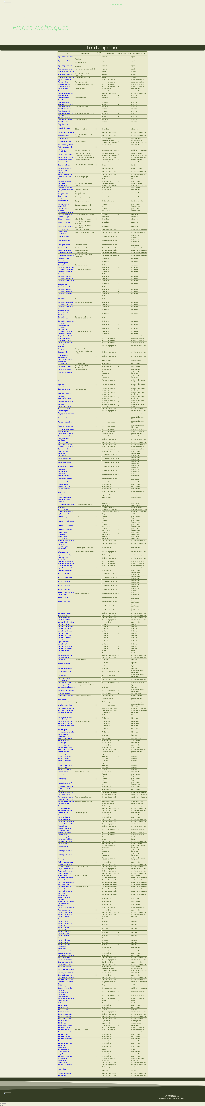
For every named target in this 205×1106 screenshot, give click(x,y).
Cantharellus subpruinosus (62, 184)
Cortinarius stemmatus (66, 321)
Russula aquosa (63, 919)
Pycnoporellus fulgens (65, 912)
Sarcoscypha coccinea (65, 951)
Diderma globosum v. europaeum (65, 360)
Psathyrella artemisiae (65, 878)
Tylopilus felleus (63, 1049)
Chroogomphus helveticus (63, 201)
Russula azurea (63, 921)
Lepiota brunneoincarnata (64, 663)
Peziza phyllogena (64, 817)
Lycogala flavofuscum (65, 693)
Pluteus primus (63, 859)
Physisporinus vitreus (65, 841)
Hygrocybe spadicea (65, 529)
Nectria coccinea (63, 772)
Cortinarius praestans (65, 296)
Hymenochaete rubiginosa (63, 543)
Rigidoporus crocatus (65, 914)
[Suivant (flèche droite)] (2, 1105)
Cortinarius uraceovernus (62, 328)
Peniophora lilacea (64, 808)
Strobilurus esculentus (65, 982)
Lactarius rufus (63, 644)
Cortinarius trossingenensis (63, 324)
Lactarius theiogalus (65, 646)
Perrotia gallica (63, 813)
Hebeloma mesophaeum (62, 470)
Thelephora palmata (65, 1014)
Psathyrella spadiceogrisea (63, 894)
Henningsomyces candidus (64, 500)
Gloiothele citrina (63, 442)
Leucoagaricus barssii (65, 685)
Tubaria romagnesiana (65, 1032)
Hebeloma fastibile (64, 458)
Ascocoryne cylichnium (65, 145)
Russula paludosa (64, 940)
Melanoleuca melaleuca (66, 726)
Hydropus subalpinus (65, 514)
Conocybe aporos (64, 236)
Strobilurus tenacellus (65, 988)
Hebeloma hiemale (64, 462)
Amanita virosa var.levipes (63, 125)
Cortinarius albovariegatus (63, 262)
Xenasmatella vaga (64, 1067)
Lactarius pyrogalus (64, 638)
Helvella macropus (64, 486)
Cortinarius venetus (64, 334)
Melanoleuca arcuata (65, 713)
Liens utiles (129, 4)
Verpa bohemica (63, 1054)
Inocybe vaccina (63, 610)
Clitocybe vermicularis (65, 226)
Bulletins (104, 4)
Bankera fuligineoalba (65, 154)
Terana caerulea (63, 1012)
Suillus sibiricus (63, 1001)
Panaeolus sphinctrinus (66, 797)
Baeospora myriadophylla (62, 150)
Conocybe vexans (64, 245)
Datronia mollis (63, 352)
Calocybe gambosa (64, 177)
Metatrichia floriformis (65, 738)
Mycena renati (63, 763)
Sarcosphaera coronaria (66, 955)
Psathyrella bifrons (64, 880)
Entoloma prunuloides (65, 401)
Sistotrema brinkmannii (66, 970)
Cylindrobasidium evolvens (64, 346)
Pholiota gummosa (64, 832)
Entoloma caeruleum (65, 373)
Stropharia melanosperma (63, 991)
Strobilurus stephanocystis (63, 985)
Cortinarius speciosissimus (63, 318)
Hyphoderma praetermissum (63, 552)
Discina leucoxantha (64, 366)
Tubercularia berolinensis (62, 1046)
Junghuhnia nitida (64, 620)
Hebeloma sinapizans (65, 479)
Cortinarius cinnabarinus (66, 267)
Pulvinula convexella (64, 910)
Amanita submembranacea (64, 116)
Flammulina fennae (64, 418)
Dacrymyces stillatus (65, 349)
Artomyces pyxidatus (65, 142)
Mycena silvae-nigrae (65, 765)
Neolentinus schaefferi (65, 783)
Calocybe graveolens (65, 179)
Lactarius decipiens (64, 629)
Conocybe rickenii (64, 241)
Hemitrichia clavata (64, 495)
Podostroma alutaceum (66, 862)
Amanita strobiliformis (65, 113)
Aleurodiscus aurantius (65, 93)
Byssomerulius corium (65, 174)
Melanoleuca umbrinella (66, 732)
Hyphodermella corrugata (63, 558)
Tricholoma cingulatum (65, 1025)
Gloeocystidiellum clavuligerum (64, 439)
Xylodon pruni (62, 1075)
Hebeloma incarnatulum (66, 466)
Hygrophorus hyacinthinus (62, 533)
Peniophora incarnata (65, 806)
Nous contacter (151, 4)
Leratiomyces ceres (64, 683)
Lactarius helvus (63, 633)
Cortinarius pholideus (65, 294)
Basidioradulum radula (65, 157)
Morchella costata (64, 745)
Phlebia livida (62, 826)
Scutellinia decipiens (65, 966)
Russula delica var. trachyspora (64, 928)
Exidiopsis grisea (63, 411)
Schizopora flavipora (65, 957)
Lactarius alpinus (63, 624)
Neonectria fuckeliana (65, 786)
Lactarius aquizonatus (65, 626)
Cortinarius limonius (64, 289)
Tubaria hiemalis (63, 1030)
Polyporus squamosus (65, 869)
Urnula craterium (63, 1052)
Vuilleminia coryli (63, 1062)
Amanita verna (63, 122)
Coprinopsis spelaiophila (66, 255)
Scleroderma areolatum (66, 962)
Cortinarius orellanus (65, 291)
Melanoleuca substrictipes (62, 729)
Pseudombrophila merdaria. (64, 898)
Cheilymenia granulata (65, 190)
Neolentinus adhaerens (65, 775)
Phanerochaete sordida (66, 821)
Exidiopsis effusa (64, 408)
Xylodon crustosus (64, 1073)
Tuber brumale (63, 1034)
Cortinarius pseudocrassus (63, 299)
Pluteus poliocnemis (65, 851)
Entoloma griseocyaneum (63, 385)
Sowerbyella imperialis (65, 973)
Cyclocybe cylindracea (65, 343)
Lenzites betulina (63, 657)
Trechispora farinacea (65, 1018)
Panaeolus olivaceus (65, 795)
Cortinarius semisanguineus (63, 310)
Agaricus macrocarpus (65, 57)
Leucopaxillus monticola (66, 690)
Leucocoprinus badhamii (66, 687)
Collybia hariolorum (64, 229)
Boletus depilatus (64, 165)
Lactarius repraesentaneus (63, 641)
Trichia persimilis (63, 1021)
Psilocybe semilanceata (66, 908)
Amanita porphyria (64, 111)
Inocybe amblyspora (65, 577)
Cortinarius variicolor (65, 331)
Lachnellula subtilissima (66, 622)
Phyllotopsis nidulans (65, 839)
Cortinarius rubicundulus (66, 302)
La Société (85, 4)
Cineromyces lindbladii (65, 212)
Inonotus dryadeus (64, 613)
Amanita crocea (63, 100)
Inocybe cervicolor (64, 585)
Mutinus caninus (63, 752)
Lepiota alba (62, 660)
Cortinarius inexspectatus (62, 284)
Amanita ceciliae (63, 98)
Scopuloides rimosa (64, 964)
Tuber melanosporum (65, 1039)
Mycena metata (63, 758)
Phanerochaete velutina (66, 824)
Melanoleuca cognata (65, 715)
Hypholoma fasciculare (66, 563)
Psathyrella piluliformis (65, 889)
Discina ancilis (62, 363)
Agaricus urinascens (65, 74)
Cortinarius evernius (64, 276)
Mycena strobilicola (64, 769)
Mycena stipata (63, 767)
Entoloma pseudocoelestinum (64, 405)
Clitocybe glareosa (64, 219)
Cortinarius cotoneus (65, 272)
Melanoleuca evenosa (65, 721)
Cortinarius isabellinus (65, 287)
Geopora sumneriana (65, 436)
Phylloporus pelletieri (65, 837)
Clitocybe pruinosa (64, 222)
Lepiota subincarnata (65, 668)
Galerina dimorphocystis (66, 429)
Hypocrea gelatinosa (65, 570)
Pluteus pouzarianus (65, 855)
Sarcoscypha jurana (64, 953)
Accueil (76, 4)
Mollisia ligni (62, 743)
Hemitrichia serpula (64, 497)
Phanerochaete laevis (65, 819)
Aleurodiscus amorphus (66, 91)
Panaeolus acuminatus (65, 792)
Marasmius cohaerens (65, 710)
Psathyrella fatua (63, 884)
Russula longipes (63, 938)
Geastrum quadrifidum (65, 434)
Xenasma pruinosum (65, 1065)
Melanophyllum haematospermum (64, 735)
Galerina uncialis (63, 431)
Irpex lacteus (62, 615)
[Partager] (2, 1103)
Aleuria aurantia (63, 89)
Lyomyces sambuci (64, 702)
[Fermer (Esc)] (0, 1103)
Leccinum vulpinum (64, 653)
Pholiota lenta (62, 835)
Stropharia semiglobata (66, 998)
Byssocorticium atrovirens (63, 171)
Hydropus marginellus (65, 512)
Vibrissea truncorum (65, 1056)
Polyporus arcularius (65, 864)
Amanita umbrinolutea (65, 119)
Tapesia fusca (63, 1005)
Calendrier (139, 4)
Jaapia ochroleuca (64, 617)
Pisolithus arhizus (64, 843)
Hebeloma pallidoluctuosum (64, 475)
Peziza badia (62, 815)
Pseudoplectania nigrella (66, 901)
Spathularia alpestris (65, 975)
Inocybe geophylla (64, 589)
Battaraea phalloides (65, 160)
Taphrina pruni (63, 1007)
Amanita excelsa (63, 102)
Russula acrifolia (63, 917)
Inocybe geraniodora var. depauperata (66, 593)
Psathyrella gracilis (64, 887)
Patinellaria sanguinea (65, 799)
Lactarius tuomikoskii (65, 648)
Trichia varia (62, 1023)
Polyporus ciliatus (64, 866)
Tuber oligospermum (65, 1043)
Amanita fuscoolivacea (65, 104)
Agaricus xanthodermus (66, 77)
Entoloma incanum (64, 393)
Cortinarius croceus (64, 274)
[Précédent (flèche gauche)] (0, 1105)
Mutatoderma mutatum (66, 749)
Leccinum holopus (64, 651)
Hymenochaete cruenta (66, 540)
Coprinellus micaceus (65, 250)
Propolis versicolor (64, 875)
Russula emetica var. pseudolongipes (65, 932)
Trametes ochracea (64, 1016)
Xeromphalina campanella (62, 1070)
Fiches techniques (116, 4)
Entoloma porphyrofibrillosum (64, 397)
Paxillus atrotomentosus (66, 801)
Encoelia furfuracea (64, 370)
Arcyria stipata (63, 138)
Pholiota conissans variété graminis (64, 829)
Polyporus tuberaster (65, 871)
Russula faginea (63, 936)
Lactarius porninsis (64, 635)
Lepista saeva (62, 675)
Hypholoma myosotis (65, 568)
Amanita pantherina (64, 109)
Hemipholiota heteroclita (62, 492)
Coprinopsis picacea (65, 252)
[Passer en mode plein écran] (4, 1103)
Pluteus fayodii (63, 847)
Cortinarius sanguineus (65, 304)
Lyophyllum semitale (65, 705)
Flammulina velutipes (65, 422)
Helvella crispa (63, 484)
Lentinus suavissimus (65, 655)
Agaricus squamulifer (65, 69)
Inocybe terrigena (64, 602)
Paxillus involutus (63, 804)
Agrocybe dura (63, 82)
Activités (95, 4)
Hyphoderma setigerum (66, 555)
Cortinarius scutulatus (65, 307)
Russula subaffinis (64, 944)
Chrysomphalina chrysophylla (63, 205)
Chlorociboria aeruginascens (63, 193)
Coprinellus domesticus (66, 248)
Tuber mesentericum (65, 1041)
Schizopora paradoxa (65, 960)
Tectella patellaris (64, 1009)
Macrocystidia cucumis (66, 708)
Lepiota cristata (63, 666)
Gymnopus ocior (63, 449)
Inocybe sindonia (63, 598)
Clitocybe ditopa (63, 217)
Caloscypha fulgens (64, 181)
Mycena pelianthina (64, 761)
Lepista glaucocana (64, 671)
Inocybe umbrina (63, 606)
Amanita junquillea (64, 106)
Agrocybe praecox (64, 84)
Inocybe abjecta (63, 573)
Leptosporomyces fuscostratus (64, 679)
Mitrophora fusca (64, 740)
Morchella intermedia (65, 747)
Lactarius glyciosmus (65, 631)
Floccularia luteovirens (65, 426)
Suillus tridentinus (64, 1003)
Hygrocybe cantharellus (66, 521)
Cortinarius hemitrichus (66, 281)
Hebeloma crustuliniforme (63, 454)
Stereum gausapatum (65, 979)
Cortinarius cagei (63, 265)
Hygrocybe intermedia (65, 525)
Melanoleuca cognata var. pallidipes (65, 718)
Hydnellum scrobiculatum (63, 508)
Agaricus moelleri (64, 61)
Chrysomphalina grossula (63, 209)
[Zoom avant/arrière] (5, 1103)
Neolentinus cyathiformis (62, 779)
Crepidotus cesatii (64, 338)
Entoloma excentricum (65, 381)
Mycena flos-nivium (64, 756)
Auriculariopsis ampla (65, 147)
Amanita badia (63, 95)
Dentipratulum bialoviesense (63, 356)
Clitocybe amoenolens (65, 214)
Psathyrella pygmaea (65, 891)
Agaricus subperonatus (66, 71)
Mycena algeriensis (64, 754)
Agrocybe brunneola (65, 80)
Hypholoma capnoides (65, 561)
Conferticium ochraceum (62, 232)
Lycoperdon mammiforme (62, 699)
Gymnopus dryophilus (65, 447)
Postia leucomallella (64, 873)
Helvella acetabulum (65, 482)
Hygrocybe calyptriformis (63, 517)
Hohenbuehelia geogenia (66, 504)
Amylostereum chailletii (66, 132)
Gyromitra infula (63, 451)
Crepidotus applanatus (65, 336)
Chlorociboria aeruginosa (62, 197)
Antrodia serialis (63, 135)
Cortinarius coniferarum (66, 269)
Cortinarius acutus (64, 259)
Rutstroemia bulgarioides (62, 948)
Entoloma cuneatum (65, 377)
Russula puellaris (63, 942)
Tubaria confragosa (64, 1027)
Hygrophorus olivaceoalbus (62, 537)
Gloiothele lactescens (65, 444)
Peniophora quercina (65, 810)
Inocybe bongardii (64, 581)
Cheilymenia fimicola (65, 187)
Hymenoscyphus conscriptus (63, 548)
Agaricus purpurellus (65, 66)
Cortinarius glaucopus (65, 278)
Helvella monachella (64, 489)
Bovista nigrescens (64, 168)
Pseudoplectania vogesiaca (63, 904)
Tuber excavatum (64, 1036)
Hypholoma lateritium (65, 566)
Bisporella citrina (63, 162)
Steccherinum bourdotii (66, 977)
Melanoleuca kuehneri (65, 723)
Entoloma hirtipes (64, 389)
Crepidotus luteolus (64, 340)
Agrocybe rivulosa (64, 86)
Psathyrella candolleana (66, 882)
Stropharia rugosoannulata (63, 995)
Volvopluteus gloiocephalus (62, 1059)
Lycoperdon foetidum (65, 696)
